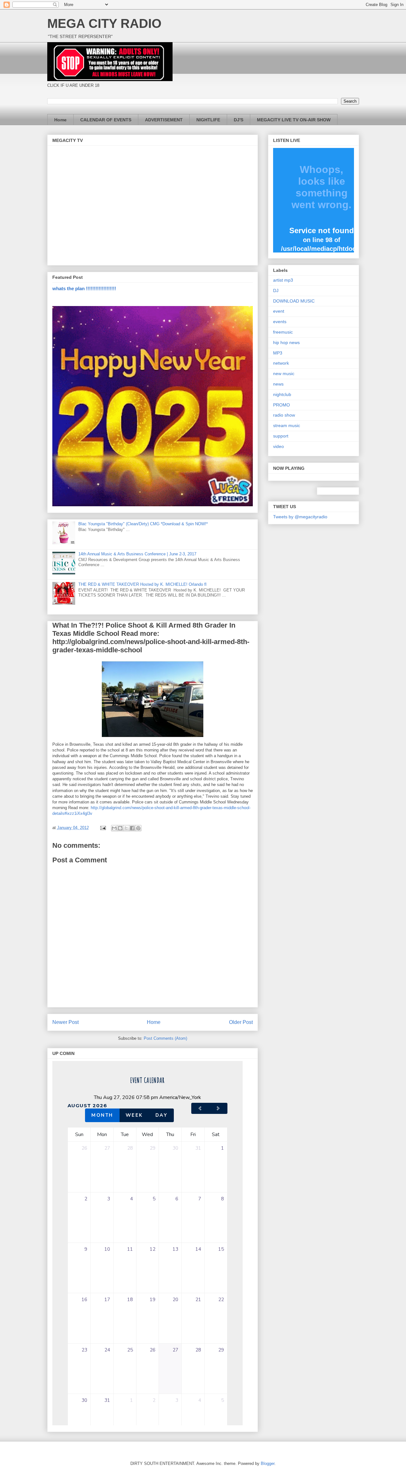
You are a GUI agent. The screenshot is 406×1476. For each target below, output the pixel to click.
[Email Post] (103, 827)
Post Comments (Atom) (165, 1038)
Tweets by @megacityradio (300, 516)
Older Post (241, 1022)
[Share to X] (126, 828)
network (281, 363)
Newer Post (65, 1022)
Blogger (267, 1463)
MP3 (277, 352)
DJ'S (238, 119)
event (278, 311)
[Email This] (114, 828)
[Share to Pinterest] (138, 828)
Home (60, 119)
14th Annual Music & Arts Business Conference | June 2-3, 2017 (137, 554)
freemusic (283, 332)
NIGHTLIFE (208, 119)
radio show (284, 415)
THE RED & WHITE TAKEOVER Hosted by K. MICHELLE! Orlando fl (142, 584)
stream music (286, 425)
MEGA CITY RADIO (104, 23)
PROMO (281, 404)
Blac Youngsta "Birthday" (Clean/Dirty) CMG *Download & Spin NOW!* (143, 523)
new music (283, 373)
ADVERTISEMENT (164, 119)
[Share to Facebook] (132, 828)
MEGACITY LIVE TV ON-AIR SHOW (294, 119)
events (279, 321)
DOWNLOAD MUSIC (294, 301)
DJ (275, 290)
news (278, 384)
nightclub (282, 394)
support (280, 435)
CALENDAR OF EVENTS (105, 119)
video (278, 446)
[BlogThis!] (120, 828)
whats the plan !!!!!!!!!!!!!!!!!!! (84, 288)
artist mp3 (283, 280)
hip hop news (286, 342)
